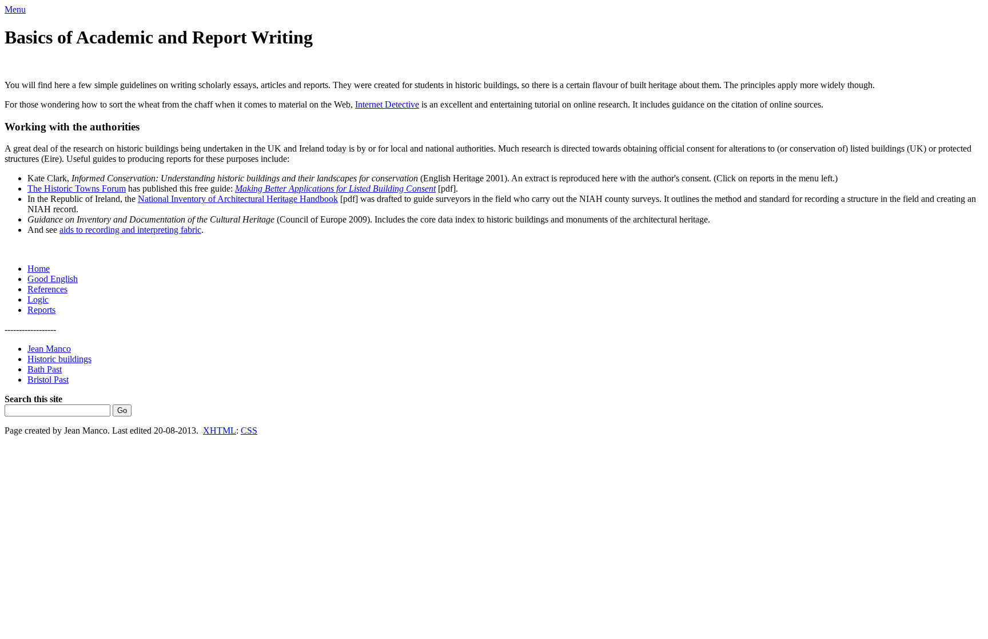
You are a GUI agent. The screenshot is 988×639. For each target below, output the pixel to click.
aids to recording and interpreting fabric (130, 230)
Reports (41, 310)
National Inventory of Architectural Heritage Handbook (238, 199)
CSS (249, 430)
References (47, 289)
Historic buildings (59, 359)
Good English (52, 279)
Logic (38, 299)
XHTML (219, 430)
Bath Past (44, 369)
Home (38, 268)
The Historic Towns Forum (76, 188)
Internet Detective (387, 104)
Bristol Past (48, 379)
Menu (15, 9)
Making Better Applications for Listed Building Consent (335, 188)
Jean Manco (49, 349)
